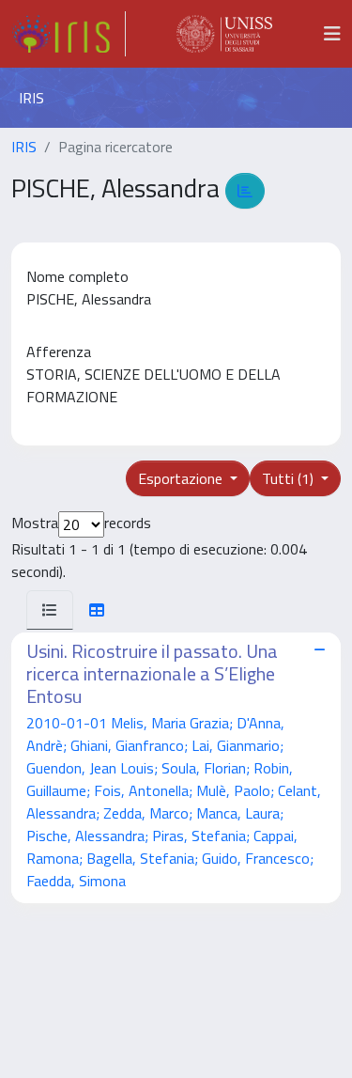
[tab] (49, 610)
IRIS (24, 146)
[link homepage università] (224, 33)
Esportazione (182, 478)
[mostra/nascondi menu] (332, 33)
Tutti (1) (289, 478)
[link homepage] (68, 33)
